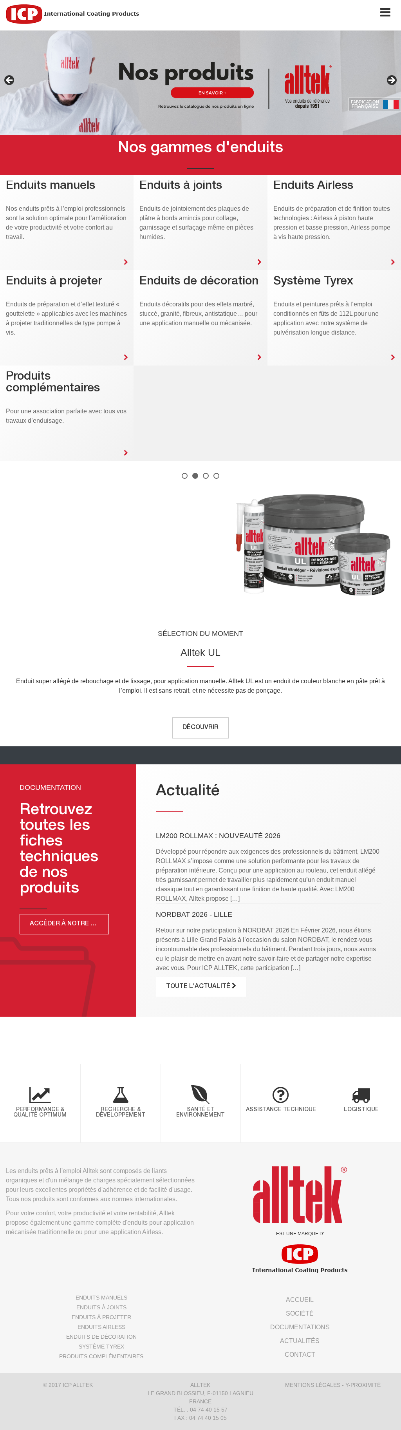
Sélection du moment (200, 633)
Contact (300, 1354)
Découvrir (200, 728)
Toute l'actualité (199, 987)
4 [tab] (216, 476)
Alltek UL (200, 652)
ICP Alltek (78, 1385)
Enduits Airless (101, 1327)
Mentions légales (312, 1385)
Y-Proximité (363, 1385)
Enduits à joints (101, 1307)
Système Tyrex (101, 1346)
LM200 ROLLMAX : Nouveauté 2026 (218, 836)
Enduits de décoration (101, 1337)
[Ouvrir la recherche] (360, 14)
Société (300, 1313)
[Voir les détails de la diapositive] (200, 83)
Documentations (300, 1327)
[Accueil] (72, 14)
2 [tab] (195, 476)
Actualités (300, 1341)
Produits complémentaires (101, 1356)
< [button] (10, 81)
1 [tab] (185, 476)
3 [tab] (206, 476)
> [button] (391, 81)
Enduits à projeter (101, 1317)
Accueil (300, 1299)
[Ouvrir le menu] (385, 14)
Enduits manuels (101, 1297)
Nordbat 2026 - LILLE (194, 914)
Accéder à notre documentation (69, 924)
